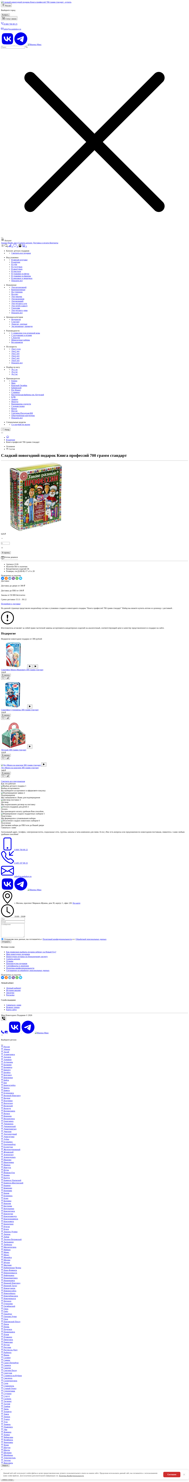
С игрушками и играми (21, 335)
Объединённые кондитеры (23, 415)
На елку (14, 294)
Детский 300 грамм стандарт (13, 750)
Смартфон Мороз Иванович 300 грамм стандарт (22, 670)
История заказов (13, 990)
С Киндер (15, 338)
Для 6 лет (15, 360)
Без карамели (17, 342)
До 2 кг (14, 372)
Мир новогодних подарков (18, 954)
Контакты (54, 243)
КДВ (13, 397)
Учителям (15, 308)
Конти (14, 408)
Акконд (14, 399)
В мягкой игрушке (19, 260)
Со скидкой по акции (20, 424)
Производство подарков (16, 963)
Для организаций (18, 287)
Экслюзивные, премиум (22, 326)
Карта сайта (11, 1010)
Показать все (17, 281)
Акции (4, 243)
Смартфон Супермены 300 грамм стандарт (20, 710)
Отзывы (9, 961)
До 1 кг (14, 369)
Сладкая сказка (18, 406)
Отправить (6, 942)
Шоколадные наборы (20, 340)
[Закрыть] (184, 1474)
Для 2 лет (15, 351)
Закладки (10, 993)
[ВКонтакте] (2, 578)
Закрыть (5, 1465)
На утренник (17, 292)
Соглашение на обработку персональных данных (27, 970)
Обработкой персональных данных (91, 939)
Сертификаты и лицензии (17, 966)
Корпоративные (18, 290)
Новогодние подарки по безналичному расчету (27, 956)
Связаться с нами (13, 1005)
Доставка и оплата (41, 243)
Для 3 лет (15, 353)
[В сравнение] (8, 678)
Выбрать (5, 15)
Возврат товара (13, 1007)
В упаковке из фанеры (21, 276)
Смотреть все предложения (13, 781)
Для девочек (16, 296)
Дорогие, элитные (19, 324)
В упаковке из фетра (20, 274)
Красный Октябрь (19, 385)
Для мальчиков (17, 299)
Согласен (171, 1474)
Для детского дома (19, 310)
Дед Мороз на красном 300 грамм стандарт (20, 768)
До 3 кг (14, 374)
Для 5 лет (15, 358)
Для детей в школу (19, 306)
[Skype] (20, 578)
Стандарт (15, 322)
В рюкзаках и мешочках (21, 278)
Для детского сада (19, 303)
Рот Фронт (16, 390)
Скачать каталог (25, 243)
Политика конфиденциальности (20, 968)
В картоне (15, 262)
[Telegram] (9, 578)
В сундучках (16, 267)
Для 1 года (16, 349)
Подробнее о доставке (10, 604)
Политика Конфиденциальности (71, 1476)
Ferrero (14, 381)
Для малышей (17, 301)
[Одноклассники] (6, 578)
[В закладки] (3, 678)
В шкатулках (16, 269)
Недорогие (16, 319)
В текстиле (16, 271)
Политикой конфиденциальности (57, 939)
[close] (2, 237)
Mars (13, 383)
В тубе (14, 264)
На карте (76, 903)
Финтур (14, 402)
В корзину (6, 553)
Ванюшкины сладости (21, 404)
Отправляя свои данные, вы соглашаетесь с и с (55, 939)
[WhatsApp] (17, 578)
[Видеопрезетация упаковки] (35, 666)
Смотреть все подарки (21, 253)
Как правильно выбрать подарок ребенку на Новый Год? (31, 952)
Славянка (15, 392)
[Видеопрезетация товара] (29, 666)
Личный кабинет (13, 988)
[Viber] (13, 578)
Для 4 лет (15, 356)
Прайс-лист (13, 243)
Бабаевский (16, 388)
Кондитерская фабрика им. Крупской (27, 395)
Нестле (14, 411)
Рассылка (10, 995)
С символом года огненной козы (25, 333)
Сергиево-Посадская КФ (22, 413)
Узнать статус (7, 1480)
